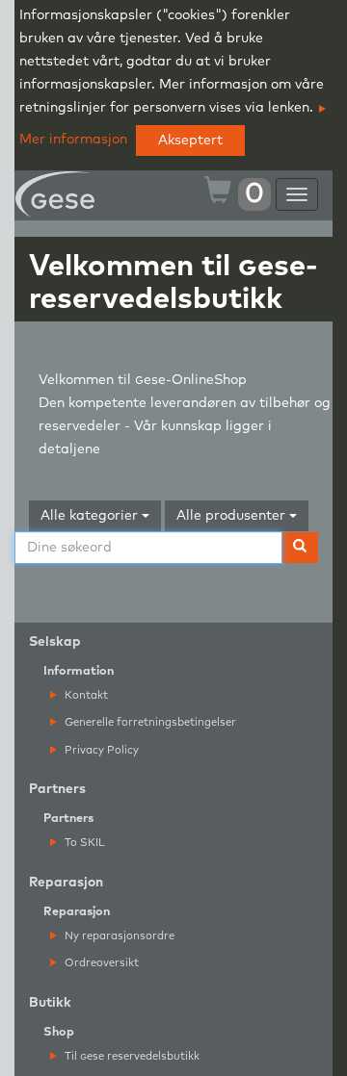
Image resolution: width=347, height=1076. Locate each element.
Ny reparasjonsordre (118, 936)
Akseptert (190, 140)
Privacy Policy (100, 750)
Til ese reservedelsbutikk (131, 1056)
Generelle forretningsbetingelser (149, 722)
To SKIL (83, 842)
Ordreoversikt (100, 963)
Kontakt (85, 695)
